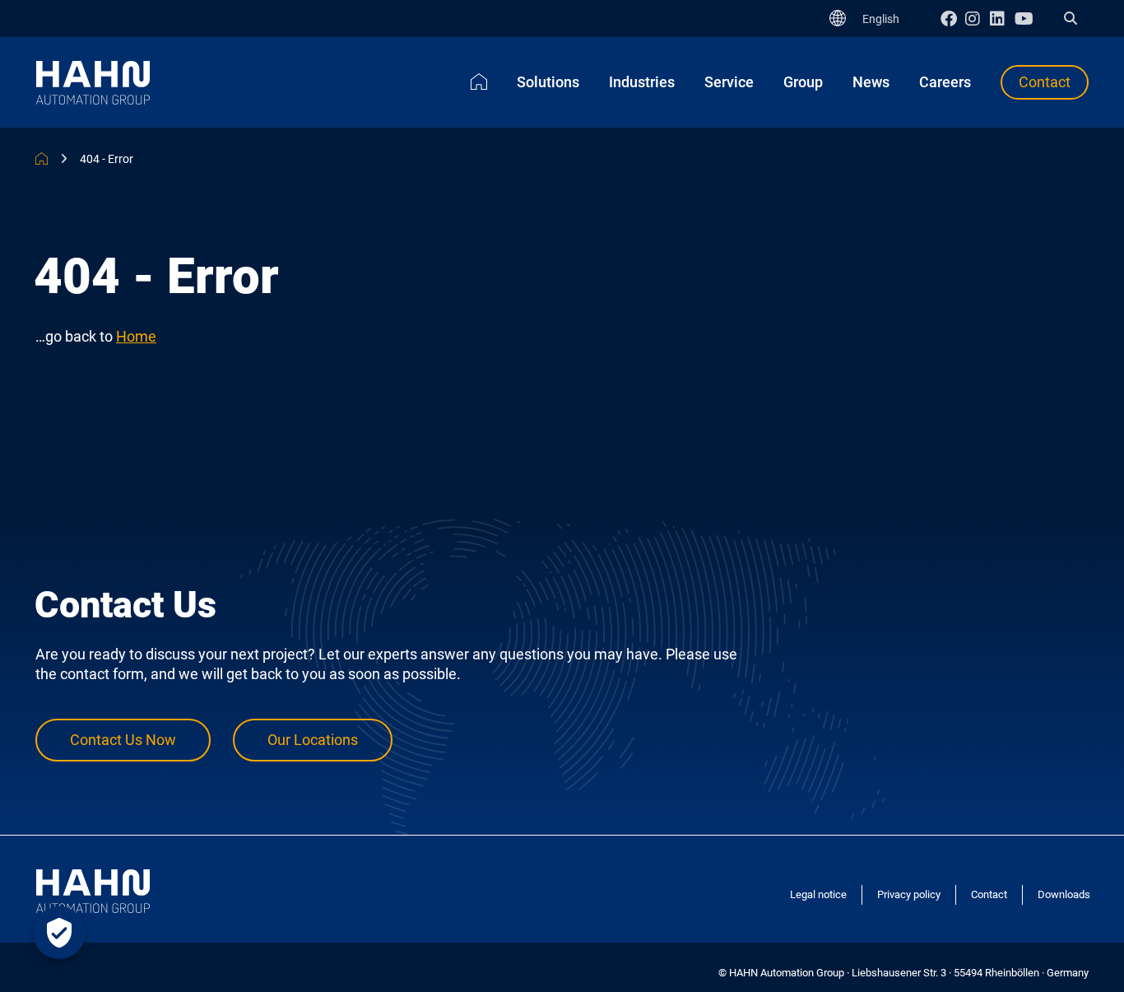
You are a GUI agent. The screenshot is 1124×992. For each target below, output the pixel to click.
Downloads (1064, 894)
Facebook (953, 18)
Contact (1045, 82)
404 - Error (106, 158)
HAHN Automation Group (41, 158)
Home (136, 336)
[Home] (479, 81)
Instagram (977, 18)
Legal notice (818, 894)
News (870, 82)
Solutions (548, 82)
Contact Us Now (123, 739)
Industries (642, 82)
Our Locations (312, 739)
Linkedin (1002, 18)
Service (729, 82)
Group (803, 82)
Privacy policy (909, 894)
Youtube (1027, 18)
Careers (945, 82)
